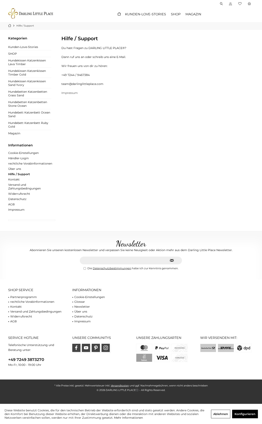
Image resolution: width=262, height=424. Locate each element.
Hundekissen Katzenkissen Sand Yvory (27, 83)
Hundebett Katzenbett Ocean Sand (29, 114)
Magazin (14, 133)
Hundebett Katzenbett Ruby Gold (28, 124)
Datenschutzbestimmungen (112, 268)
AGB (11, 204)
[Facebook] (76, 348)
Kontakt (14, 179)
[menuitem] (249, 4)
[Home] (119, 14)
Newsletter (82, 306)
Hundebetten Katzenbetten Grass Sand (27, 93)
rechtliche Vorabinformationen (30, 163)
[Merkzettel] (240, 4)
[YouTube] (86, 348)
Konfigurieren (245, 414)
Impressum (16, 209)
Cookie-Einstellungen (23, 153)
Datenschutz (17, 199)
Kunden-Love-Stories (23, 47)
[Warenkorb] (249, 4)
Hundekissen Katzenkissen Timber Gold (27, 72)
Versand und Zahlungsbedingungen (24, 186)
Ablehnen (220, 414)
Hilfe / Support (19, 174)
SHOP (12, 54)
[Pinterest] (96, 348)
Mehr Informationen (128, 418)
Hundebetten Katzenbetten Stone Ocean (27, 104)
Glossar (79, 302)
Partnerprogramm (23, 297)
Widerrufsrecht (19, 194)
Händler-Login (18, 158)
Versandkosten (120, 385)
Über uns (14, 169)
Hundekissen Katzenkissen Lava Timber (27, 62)
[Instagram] (106, 348)
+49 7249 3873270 (26, 359)
